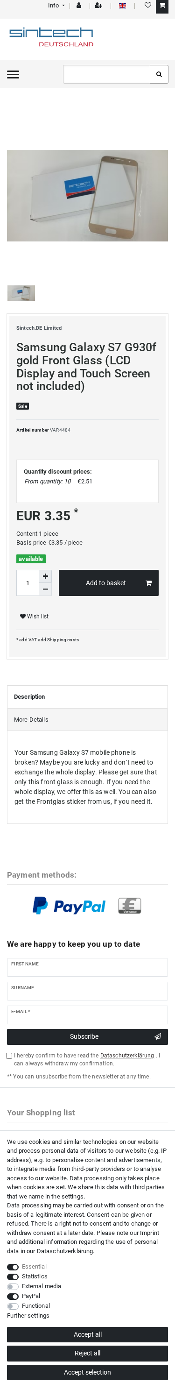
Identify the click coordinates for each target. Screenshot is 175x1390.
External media (42, 1286)
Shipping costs (62, 640)
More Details (31, 719)
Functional (36, 1305)
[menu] (13, 74)
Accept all (88, 1334)
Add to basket (106, 583)
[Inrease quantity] (45, 576)
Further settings (28, 1315)
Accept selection (87, 1372)
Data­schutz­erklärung (65, 1251)
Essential (34, 1266)
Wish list (37, 616)
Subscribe (84, 1036)
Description (29, 696)
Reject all (87, 1353)
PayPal (31, 1295)
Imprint (149, 1232)
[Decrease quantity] (45, 589)
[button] (56, 5)
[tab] (87, 697)
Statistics (35, 1276)
